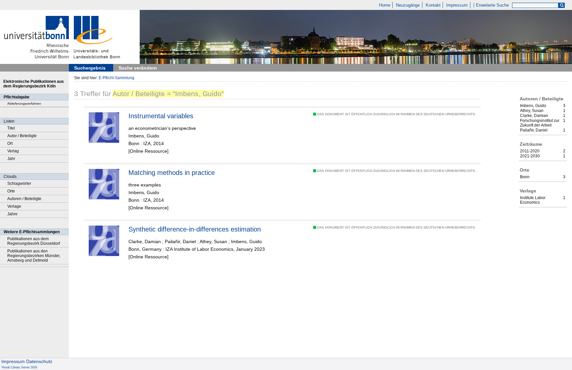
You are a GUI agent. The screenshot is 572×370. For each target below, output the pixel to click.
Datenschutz (39, 361)
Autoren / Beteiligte (24, 198)
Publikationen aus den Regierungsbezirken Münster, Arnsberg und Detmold (33, 256)
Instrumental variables (160, 116)
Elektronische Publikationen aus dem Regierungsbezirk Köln (33, 83)
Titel (11, 128)
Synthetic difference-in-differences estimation (194, 229)
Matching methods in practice (171, 172)
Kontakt (433, 5)
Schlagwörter (19, 183)
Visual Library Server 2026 (19, 367)
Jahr (11, 158)
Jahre (12, 214)
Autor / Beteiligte (22, 135)
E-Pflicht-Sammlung (116, 78)
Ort (10, 143)
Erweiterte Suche (492, 5)
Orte (11, 191)
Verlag (13, 151)
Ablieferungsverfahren (24, 103)
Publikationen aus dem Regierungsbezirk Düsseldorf (33, 241)
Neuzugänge (408, 5)
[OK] (561, 5)
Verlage (14, 206)
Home (384, 5)
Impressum (457, 5)
